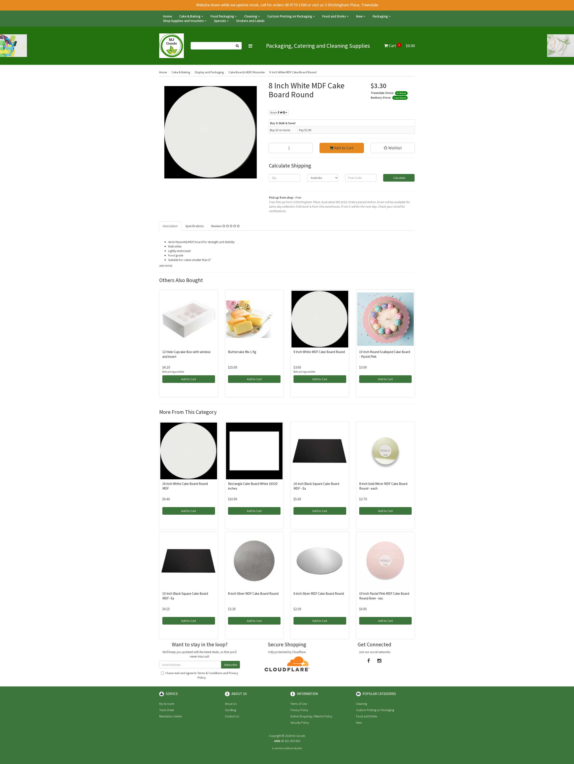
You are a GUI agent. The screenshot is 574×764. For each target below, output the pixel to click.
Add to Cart (343, 147)
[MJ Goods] (171, 45)
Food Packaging (223, 16)
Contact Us (232, 716)
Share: (274, 112)
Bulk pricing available (173, 371)
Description (170, 226)
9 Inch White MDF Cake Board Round (319, 352)
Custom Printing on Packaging (290, 16)
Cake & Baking (190, 16)
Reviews (216, 226)
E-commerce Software (283, 748)
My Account (166, 704)
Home (167, 16)
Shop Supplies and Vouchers (183, 21)
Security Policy (299, 723)
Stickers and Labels (250, 21)
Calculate (399, 178)
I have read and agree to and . (201, 675)
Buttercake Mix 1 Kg (242, 352)
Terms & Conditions (209, 673)
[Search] (237, 46)
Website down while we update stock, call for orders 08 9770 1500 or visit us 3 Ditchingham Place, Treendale (287, 4)
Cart (401, 45)
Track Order (166, 710)
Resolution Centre (170, 716)
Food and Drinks (334, 16)
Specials (220, 21)
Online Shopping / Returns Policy (311, 716)
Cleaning (251, 16)
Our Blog (230, 710)
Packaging (381, 16)
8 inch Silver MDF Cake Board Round (253, 593)
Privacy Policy (299, 710)
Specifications (194, 226)
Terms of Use (298, 704)
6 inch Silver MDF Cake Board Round (319, 593)
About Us (231, 704)
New (359, 16)
